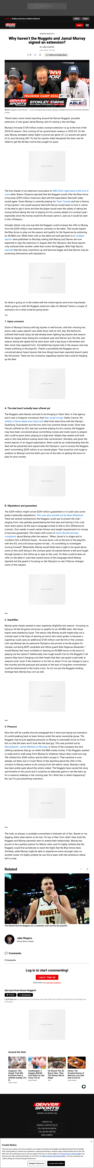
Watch (77, 19)
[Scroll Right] (87, 869)
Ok (91, 1141)
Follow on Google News (58, 55)
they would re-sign (53, 417)
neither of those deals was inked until (24, 421)
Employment (47, 1135)
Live (7, 19)
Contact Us (47, 1122)
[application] (47, 83)
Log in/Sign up (10, 999)
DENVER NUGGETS (47, 34)
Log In (79, 25)
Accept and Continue (56, 1163)
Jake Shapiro (24, 938)
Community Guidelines (53, 983)
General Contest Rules (47, 1125)
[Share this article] (35, 55)
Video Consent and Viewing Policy (54, 1156)
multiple (80, 235)
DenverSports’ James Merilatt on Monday (26, 746)
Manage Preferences (36, 1163)
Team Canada (63, 201)
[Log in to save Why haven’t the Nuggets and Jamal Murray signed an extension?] (40, 54)
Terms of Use (66, 1154)
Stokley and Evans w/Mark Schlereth (26, 19)
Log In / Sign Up (47, 977)
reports (8, 239)
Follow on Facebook (47, 1128)
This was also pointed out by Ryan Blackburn (60, 515)
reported (9, 250)
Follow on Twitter (47, 1132)
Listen (85, 19)
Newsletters (26, 995)
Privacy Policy (76, 1154)
